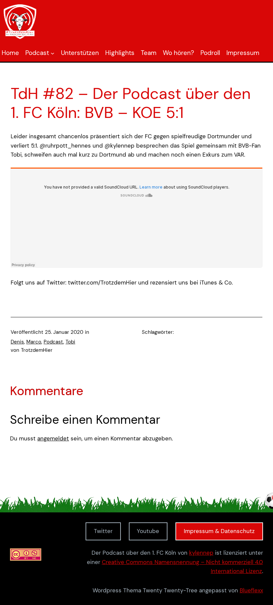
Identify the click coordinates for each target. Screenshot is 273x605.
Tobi (70, 341)
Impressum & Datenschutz (219, 531)
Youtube (148, 531)
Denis (17, 341)
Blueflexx (251, 590)
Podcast (53, 341)
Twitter (103, 531)
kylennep (201, 552)
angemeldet (53, 438)
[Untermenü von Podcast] (52, 53)
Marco (33, 341)
